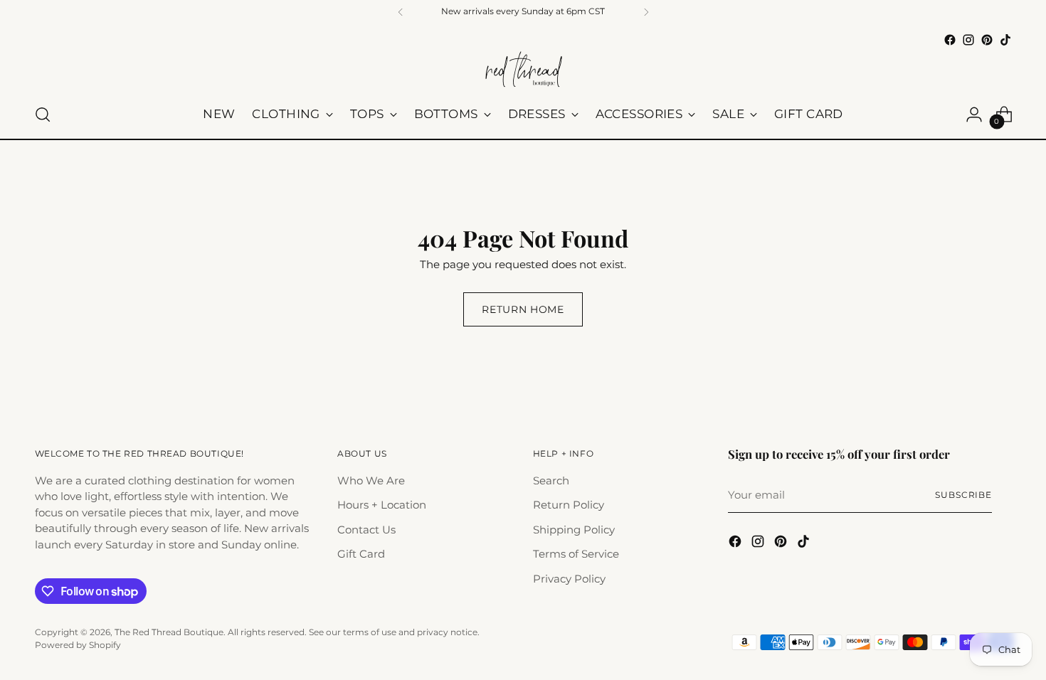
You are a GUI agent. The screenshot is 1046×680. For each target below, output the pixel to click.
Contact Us (366, 529)
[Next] (646, 12)
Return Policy (568, 504)
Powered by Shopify (78, 645)
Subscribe (963, 495)
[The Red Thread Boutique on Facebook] (950, 39)
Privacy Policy (569, 578)
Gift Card (361, 554)
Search (551, 480)
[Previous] (400, 12)
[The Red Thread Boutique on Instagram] (968, 39)
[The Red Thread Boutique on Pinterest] (987, 39)
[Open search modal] (42, 114)
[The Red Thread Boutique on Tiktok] (1005, 39)
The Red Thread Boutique (169, 632)
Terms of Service (576, 554)
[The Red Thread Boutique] (523, 70)
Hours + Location (381, 504)
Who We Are (371, 480)
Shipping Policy (574, 529)
